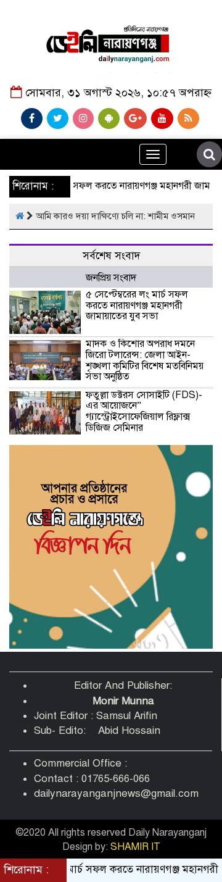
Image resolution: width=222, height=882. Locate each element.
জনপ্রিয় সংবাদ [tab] (111, 278)
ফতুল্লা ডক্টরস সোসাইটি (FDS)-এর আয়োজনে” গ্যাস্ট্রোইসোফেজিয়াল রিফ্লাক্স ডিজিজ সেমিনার (144, 411)
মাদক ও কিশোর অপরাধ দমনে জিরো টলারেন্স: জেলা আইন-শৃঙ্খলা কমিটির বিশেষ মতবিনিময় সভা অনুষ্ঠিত (145, 360)
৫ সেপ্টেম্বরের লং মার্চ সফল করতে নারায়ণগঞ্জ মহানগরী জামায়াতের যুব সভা (137, 305)
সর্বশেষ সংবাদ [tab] (111, 255)
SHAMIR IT (135, 847)
